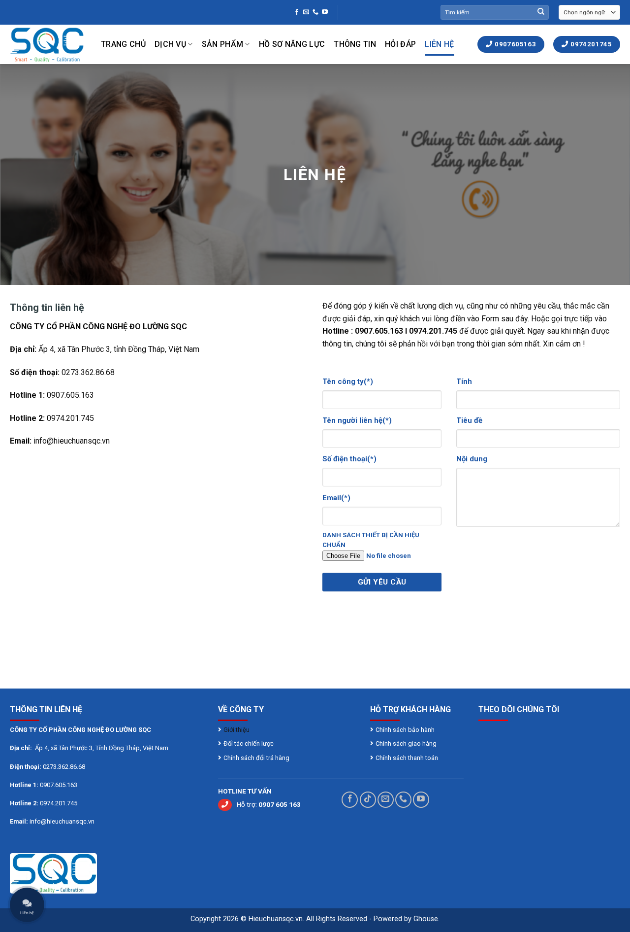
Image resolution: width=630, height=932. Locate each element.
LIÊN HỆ (439, 44)
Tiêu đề (469, 420)
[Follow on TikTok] (368, 800)
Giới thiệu (237, 729)
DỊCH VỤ (170, 44)
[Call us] (315, 12)
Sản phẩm (223, 44)
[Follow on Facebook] (297, 12)
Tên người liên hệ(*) (357, 420)
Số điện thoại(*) (349, 458)
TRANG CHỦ (123, 44)
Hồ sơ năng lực (292, 44)
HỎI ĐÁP (400, 44)
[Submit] (541, 12)
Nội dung (471, 458)
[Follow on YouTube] (325, 12)
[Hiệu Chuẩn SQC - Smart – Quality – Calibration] (48, 44)
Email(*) (336, 497)
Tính (464, 381)
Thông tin (355, 44)
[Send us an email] (306, 12)
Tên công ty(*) (347, 381)
